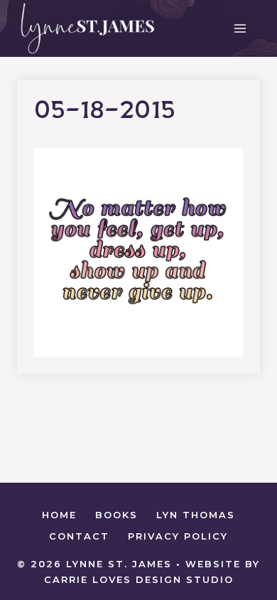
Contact (79, 536)
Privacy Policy (178, 536)
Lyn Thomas (195, 514)
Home (59, 514)
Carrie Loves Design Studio (139, 579)
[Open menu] (240, 28)
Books (116, 514)
